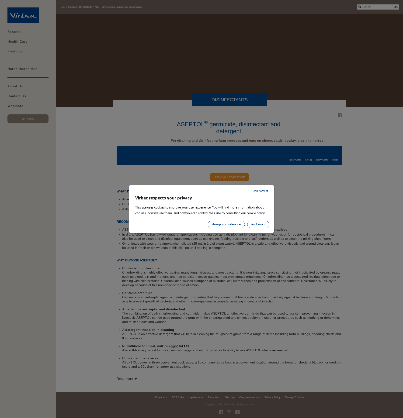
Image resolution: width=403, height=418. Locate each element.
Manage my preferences (226, 224)
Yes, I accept (258, 224)
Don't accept (260, 191)
